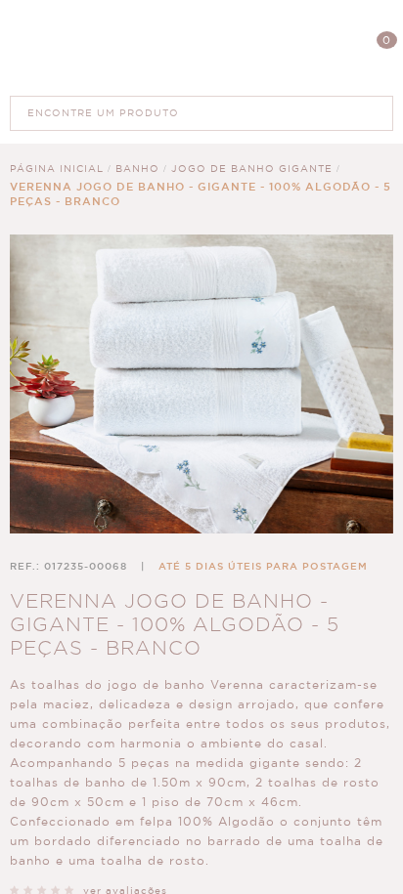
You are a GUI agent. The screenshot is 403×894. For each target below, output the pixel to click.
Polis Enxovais (201, 47)
